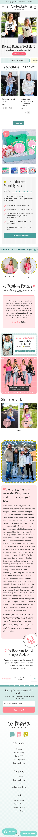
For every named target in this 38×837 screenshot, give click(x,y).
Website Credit (20, 835)
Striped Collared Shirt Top (8, 100)
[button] (7, 7)
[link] (15, 678)
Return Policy (19, 752)
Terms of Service (19, 811)
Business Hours (19, 763)
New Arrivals (9, 277)
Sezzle (19, 784)
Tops (28, 277)
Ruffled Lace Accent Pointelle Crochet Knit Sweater (27, 102)
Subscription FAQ (19, 787)
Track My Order (19, 760)
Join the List (19, 710)
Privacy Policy (19, 804)
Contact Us (19, 756)
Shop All (18, 123)
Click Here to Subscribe (20, 236)
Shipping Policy (19, 807)
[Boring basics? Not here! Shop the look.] (19, 34)
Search (19, 749)
